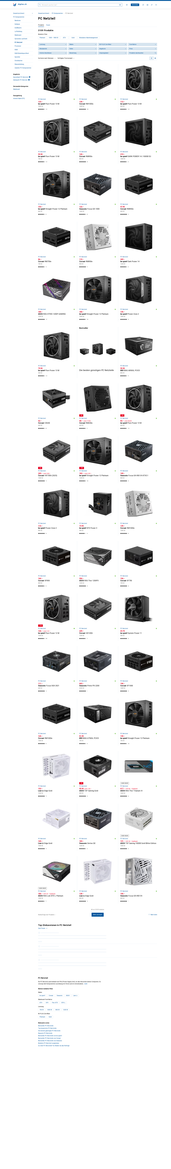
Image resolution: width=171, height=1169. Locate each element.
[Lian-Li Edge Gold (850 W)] (97, 880)
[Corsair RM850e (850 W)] (138, 193)
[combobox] (51, 58)
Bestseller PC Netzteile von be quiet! (50, 1054)
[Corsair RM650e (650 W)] (97, 407)
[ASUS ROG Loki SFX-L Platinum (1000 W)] (56, 880)
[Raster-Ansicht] (151, 58)
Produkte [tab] (41, 25)
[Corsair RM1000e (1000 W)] (138, 512)
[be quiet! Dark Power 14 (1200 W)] (138, 245)
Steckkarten (18, 60)
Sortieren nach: (42, 58)
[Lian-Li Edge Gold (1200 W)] (56, 775)
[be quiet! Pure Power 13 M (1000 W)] (56, 88)
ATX (64, 37)
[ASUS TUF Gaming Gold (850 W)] (97, 775)
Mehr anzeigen (97, 914)
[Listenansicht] (155, 58)
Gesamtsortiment (18, 13)
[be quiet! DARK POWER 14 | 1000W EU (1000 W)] (138, 140)
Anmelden (135, 5)
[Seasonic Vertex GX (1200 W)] (97, 827)
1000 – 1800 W (53, 37)
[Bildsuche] (120, 5)
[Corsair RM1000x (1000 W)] (97, 88)
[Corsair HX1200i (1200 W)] (97, 617)
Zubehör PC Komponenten (23, 68)
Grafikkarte (18, 28)
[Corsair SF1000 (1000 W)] (138, 670)
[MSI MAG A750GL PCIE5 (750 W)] (97, 722)
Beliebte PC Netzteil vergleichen (48, 1061)
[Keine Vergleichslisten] (147, 4)
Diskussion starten (150, 926)
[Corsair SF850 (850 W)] (56, 565)
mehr (85, 1002)
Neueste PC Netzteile (45, 1051)
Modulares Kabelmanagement (88, 37)
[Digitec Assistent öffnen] (143, 4)
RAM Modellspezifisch (22, 53)
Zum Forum (41, 928)
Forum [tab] (48, 25)
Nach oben (154, 914)
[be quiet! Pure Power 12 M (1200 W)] (56, 617)
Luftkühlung (18, 31)
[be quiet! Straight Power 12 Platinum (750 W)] (138, 722)
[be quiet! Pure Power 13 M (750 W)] (56, 140)
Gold (73, 37)
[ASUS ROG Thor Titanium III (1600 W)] (138, 775)
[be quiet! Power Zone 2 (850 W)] (56, 512)
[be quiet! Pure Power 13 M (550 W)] (56, 353)
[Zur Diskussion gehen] (97, 938)
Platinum (42, 37)
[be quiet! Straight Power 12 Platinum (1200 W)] (97, 459)
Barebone (18, 20)
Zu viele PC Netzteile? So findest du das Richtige (53, 1063)
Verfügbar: (61, 58)
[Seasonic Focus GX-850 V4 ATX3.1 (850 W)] (138, 459)
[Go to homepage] (20, 4)
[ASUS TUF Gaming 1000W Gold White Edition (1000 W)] (138, 827)
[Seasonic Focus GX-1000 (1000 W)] (97, 193)
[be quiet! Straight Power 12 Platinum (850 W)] (56, 193)
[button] (74, 99)
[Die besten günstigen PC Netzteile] (97, 349)
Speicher (17, 57)
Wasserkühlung (19, 64)
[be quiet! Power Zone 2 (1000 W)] (138, 298)
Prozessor (18, 46)
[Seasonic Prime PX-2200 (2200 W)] (97, 670)
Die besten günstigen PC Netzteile (49, 1049)
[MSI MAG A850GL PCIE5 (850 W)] (138, 353)
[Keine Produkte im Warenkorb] (156, 4)
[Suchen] (40, 5)
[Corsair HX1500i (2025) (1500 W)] (56, 459)
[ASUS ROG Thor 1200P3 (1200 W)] (97, 565)
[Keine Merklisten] (151, 4)
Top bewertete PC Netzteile (47, 1046)
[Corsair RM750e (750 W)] (56, 245)
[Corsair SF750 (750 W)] (138, 565)
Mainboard (18, 35)
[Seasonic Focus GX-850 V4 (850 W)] (138, 880)
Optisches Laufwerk (21, 39)
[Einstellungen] (126, 4)
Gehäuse (17, 24)
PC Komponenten (18, 17)
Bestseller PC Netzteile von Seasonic (50, 1058)
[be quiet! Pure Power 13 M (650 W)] (138, 407)
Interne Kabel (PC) (19, 98)
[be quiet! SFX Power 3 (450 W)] (97, 512)
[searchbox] (141, 53)
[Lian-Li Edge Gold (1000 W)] (56, 827)
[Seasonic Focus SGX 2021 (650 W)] (56, 670)
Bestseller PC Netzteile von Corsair (49, 1056)
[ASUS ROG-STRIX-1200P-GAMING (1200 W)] (56, 298)
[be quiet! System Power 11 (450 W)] (138, 617)
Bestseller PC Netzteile (45, 1044)
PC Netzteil (18, 42)
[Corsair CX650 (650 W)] (56, 407)
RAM (16, 49)
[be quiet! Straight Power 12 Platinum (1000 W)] (97, 298)
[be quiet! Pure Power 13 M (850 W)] (138, 88)
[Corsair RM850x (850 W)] (97, 140)
